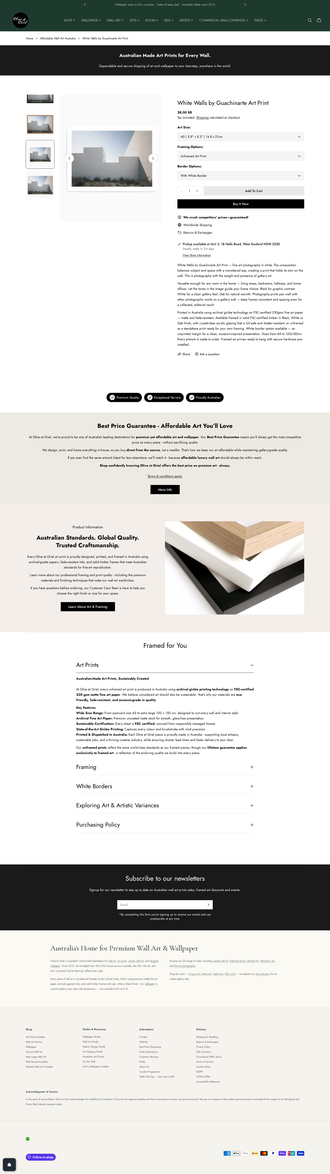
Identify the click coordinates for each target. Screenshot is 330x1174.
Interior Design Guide (94, 1046)
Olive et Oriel (47, 1148)
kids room (230, 974)
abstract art (253, 961)
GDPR (199, 1071)
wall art (112, 961)
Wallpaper (31, 1047)
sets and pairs (262, 974)
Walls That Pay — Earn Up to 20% (157, 1076)
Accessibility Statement (208, 1081)
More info (165, 489)
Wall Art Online (34, 1042)
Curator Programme (149, 1071)
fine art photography (184, 966)
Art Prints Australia (35, 1037)
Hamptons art (267, 961)
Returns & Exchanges (197, 232)
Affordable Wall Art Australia (57, 38)
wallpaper (150, 984)
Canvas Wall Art (34, 1052)
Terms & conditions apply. (165, 476)
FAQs (142, 1062)
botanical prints (238, 961)
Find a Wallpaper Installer (96, 1066)
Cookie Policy (203, 1067)
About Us (144, 1067)
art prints (122, 961)
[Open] (9, 1164)
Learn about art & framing (87, 606)
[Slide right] (153, 158)
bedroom (207, 974)
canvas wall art (136, 961)
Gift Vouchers (203, 1052)
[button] (85, 4)
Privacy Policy (203, 1047)
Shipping (202, 117)
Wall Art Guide (90, 1041)
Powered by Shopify (72, 1148)
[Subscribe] (208, 905)
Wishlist (143, 1042)
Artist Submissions (148, 1052)
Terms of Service (205, 1062)
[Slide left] (69, 158)
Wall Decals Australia (37, 1062)
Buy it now (241, 204)
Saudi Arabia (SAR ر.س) (48, 1139)
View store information (197, 255)
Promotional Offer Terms (209, 1057)
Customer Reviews (149, 1057)
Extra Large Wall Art (36, 1057)
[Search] (310, 20)
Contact (143, 1037)
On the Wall (89, 1061)
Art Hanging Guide (93, 1051)
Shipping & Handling (207, 1037)
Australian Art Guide (93, 1056)
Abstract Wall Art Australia (39, 1067)
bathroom (218, 974)
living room (195, 974)
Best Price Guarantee (150, 1047)
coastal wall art (220, 961)
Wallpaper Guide (91, 1037)
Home (29, 38)
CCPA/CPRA (203, 1076)
